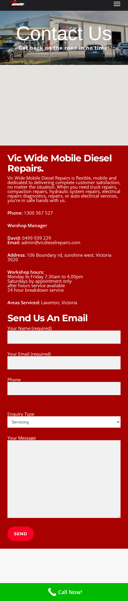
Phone (14, 380)
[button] (117, 4)
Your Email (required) (29, 354)
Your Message (21, 438)
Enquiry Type (20, 414)
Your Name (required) (29, 328)
